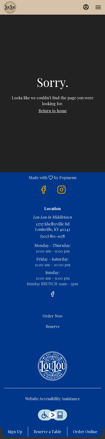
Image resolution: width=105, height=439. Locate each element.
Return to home (53, 110)
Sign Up (15, 431)
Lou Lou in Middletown (52, 366)
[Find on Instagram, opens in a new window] (61, 189)
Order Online (85, 431)
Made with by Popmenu (40, 177)
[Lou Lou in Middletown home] (26, 7)
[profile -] (86, 7)
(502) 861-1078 (52, 236)
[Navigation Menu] (98, 7)
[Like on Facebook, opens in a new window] (43, 189)
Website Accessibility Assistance (52, 398)
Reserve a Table (47, 431)
